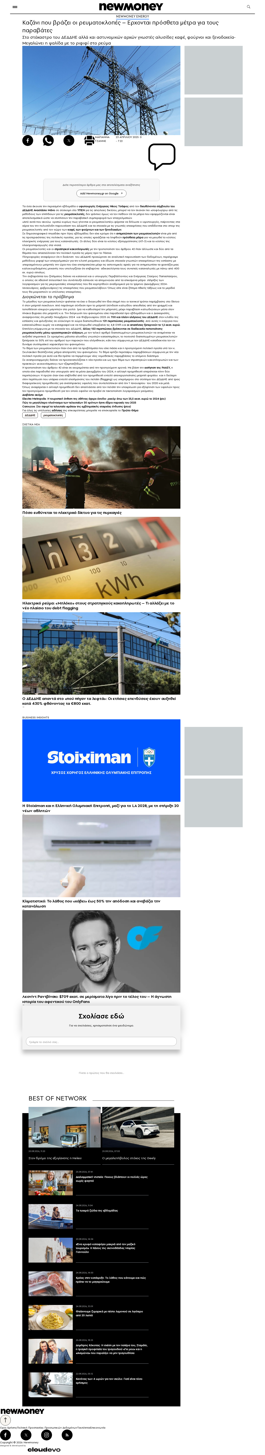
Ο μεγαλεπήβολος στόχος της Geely (129, 1158)
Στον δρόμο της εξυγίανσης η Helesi (55, 1158)
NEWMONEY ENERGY (132, 16)
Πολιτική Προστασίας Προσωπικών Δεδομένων (47, 1428)
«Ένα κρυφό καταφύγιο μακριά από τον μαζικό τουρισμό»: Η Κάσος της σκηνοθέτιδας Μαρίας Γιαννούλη (105, 1248)
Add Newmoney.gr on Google (99, 193)
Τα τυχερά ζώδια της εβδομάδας (97, 1210)
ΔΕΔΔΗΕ (27, 210)
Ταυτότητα (83, 1428)
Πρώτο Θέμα (130, 410)
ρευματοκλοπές (53, 415)
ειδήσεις (57, 410)
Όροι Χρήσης (8, 1428)
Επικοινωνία (97, 1428)
